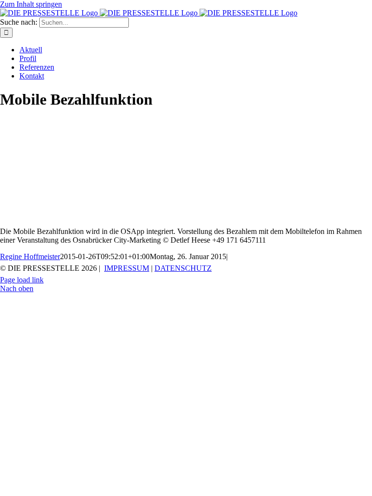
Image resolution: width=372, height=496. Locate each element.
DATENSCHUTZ (183, 268)
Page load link (22, 280)
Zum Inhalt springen (31, 4)
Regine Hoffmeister (30, 256)
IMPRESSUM (126, 268)
